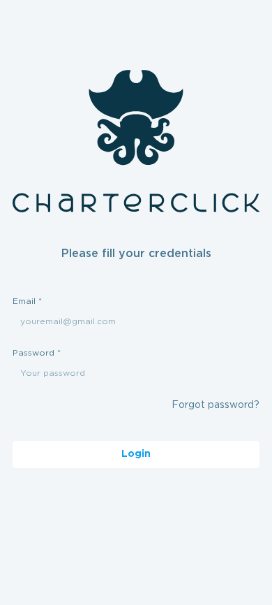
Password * (37, 353)
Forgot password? (215, 405)
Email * (27, 301)
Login (136, 454)
